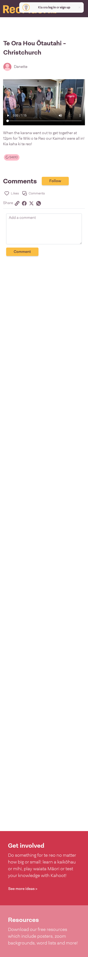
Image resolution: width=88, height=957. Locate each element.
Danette (20, 66)
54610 (13, 157)
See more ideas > (22, 888)
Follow (55, 180)
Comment (22, 251)
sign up (65, 7)
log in (52, 7)
